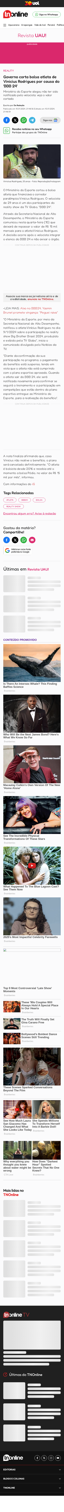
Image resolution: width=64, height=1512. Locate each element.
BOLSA (39, 500)
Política (60, 24)
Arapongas (26, 24)
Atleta (9, 500)
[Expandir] (60, 1487)
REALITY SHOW (13, 506)
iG (33, 484)
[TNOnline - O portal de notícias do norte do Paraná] (15, 14)
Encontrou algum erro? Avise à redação (29, 513)
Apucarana (13, 24)
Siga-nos (47, 120)
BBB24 (24, 500)
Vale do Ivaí (40, 24)
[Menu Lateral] (4, 25)
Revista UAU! (38, 569)
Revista (32, 35)
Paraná (51, 24)
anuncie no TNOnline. (41, 299)
